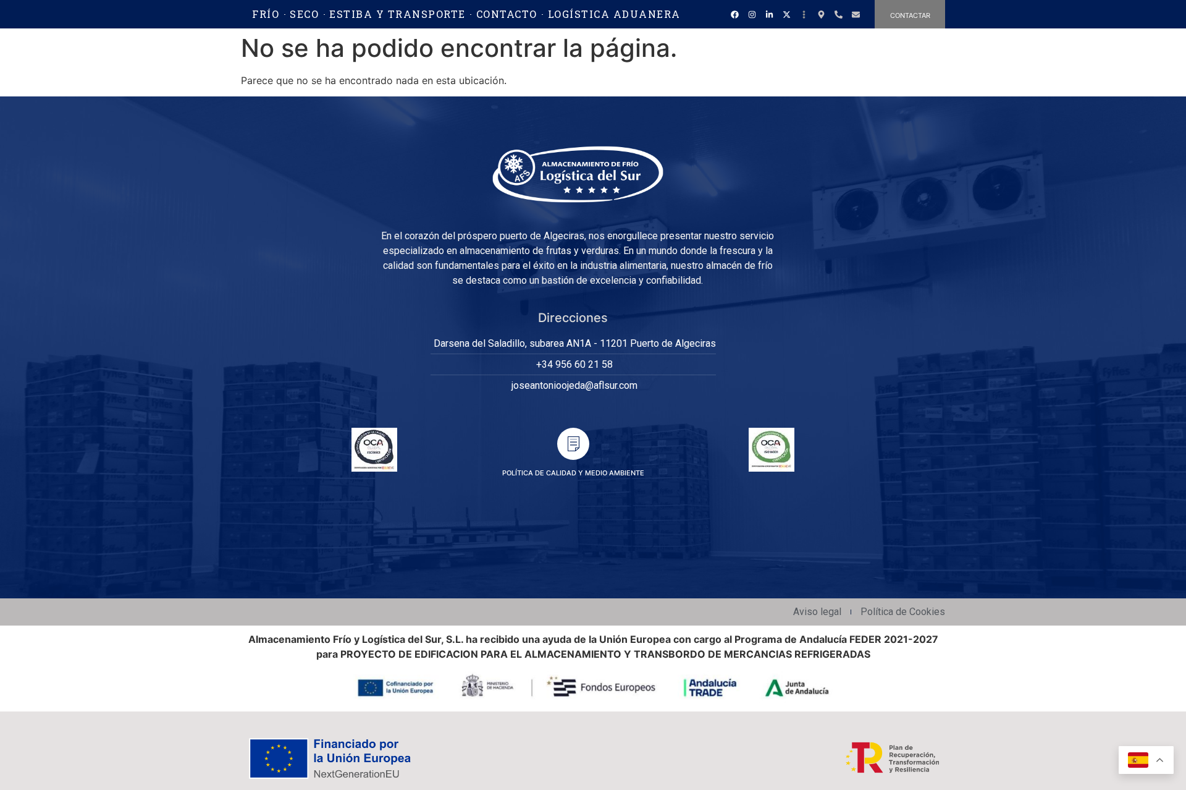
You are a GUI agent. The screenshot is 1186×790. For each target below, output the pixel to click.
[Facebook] (734, 14)
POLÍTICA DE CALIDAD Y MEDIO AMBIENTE (573, 473)
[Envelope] (855, 14)
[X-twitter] (786, 14)
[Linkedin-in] (769, 14)
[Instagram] (752, 14)
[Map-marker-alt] (821, 14)
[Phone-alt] (838, 14)
